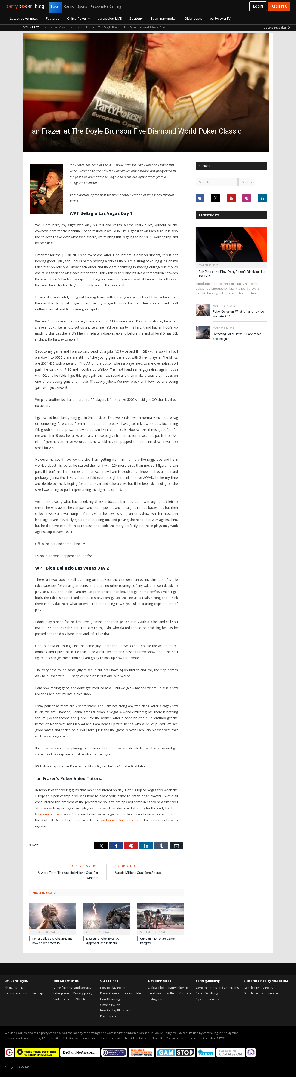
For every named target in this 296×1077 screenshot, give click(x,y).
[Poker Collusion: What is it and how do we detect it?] (52, 918)
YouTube (185, 993)
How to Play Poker (113, 988)
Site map (37, 993)
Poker (55, 6)
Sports (82, 6)
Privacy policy (82, 993)
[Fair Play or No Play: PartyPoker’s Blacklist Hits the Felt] (231, 246)
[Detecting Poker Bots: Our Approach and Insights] (106, 918)
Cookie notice (61, 999)
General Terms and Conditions (217, 988)
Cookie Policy (162, 1033)
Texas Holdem (133, 993)
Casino (69, 6)
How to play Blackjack (115, 1010)
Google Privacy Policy (258, 988)
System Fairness (207, 999)
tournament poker (48, 814)
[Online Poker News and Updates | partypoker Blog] (25, 6)
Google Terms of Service (261, 993)
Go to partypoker (275, 28)
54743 (221, 1038)
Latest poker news (24, 18)
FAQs (24, 988)
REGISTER (279, 6)
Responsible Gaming (105, 6)
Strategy (136, 18)
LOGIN (258, 6)
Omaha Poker (110, 1005)
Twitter (170, 993)
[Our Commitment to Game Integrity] (160, 918)
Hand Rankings (110, 999)
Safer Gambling (207, 993)
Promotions (108, 1016)
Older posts (193, 18)
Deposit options (16, 993)
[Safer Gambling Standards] (251, 1056)
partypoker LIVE (110, 18)
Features (52, 18)
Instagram (155, 999)
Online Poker (76, 18)
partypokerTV (220, 18)
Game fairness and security (72, 988)
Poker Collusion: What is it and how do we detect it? (238, 314)
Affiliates (81, 999)
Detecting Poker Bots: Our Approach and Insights (237, 336)
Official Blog (156, 988)
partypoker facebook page (121, 820)
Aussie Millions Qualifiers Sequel (138, 873)
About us (11, 988)
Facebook (155, 993)
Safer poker (60, 993)
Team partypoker (164, 18)
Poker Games (109, 993)
